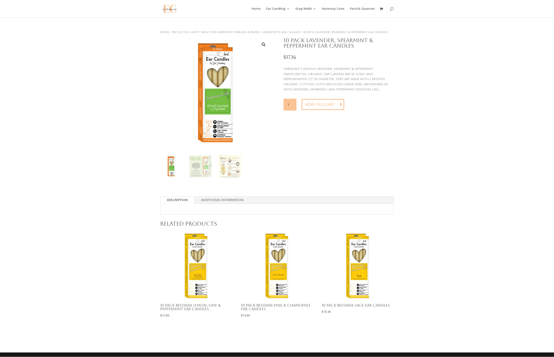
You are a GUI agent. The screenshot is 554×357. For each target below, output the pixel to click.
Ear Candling (275, 9)
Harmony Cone (333, 9)
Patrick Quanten (362, 9)
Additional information (222, 200)
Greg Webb (303, 9)
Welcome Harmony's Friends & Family (230, 32)
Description (177, 200)
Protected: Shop (185, 32)
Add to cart (320, 104)
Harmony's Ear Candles (281, 32)
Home (256, 9)
